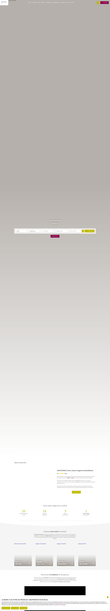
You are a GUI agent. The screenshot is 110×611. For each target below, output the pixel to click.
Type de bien (31, 230)
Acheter (34, 2)
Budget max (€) (59, 231)
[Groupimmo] (4, 2)
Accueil (29, 2)
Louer (38, 2)
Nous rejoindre (55, 2)
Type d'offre (18, 230)
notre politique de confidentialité (59, 604)
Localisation (45, 231)
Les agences (48, 2)
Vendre (43, 2)
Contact (72, 2)
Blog (67, 2)
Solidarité (62, 2)
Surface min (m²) (73, 231)
